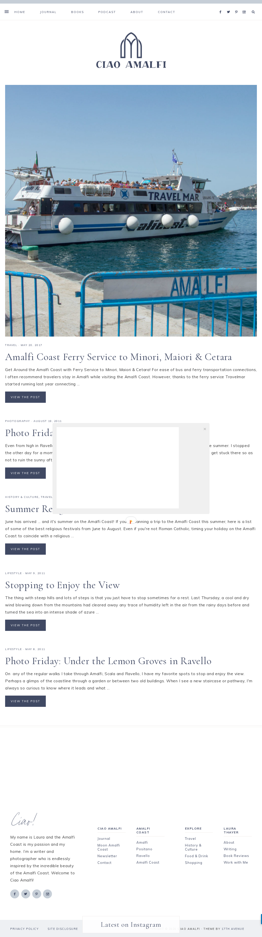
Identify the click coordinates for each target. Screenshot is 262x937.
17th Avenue (233, 929)
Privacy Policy (24, 929)
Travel (190, 838)
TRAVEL (11, 345)
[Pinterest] (237, 5)
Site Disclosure (63, 929)
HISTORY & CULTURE (22, 497)
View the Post (25, 397)
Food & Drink (196, 856)
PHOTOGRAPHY (17, 421)
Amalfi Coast (147, 862)
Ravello (143, 856)
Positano (144, 849)
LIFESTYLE (13, 573)
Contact (104, 863)
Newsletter (107, 856)
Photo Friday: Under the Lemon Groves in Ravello (108, 661)
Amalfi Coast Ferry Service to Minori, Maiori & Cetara (118, 357)
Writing (230, 849)
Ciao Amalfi (131, 50)
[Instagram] (245, 5)
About (229, 842)
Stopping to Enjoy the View (62, 585)
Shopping (193, 863)
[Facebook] (222, 5)
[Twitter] (229, 5)
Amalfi (142, 842)
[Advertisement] (131, 763)
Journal (103, 838)
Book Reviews (236, 856)
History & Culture (193, 847)
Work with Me (236, 862)
